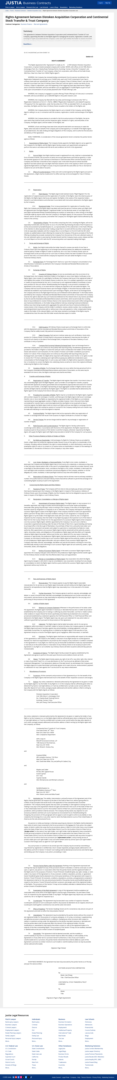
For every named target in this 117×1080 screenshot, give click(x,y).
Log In (101, 3)
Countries (61, 1065)
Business (61, 1019)
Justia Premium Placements (94, 1054)
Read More (27, 44)
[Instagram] (21, 1077)
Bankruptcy (35, 1022)
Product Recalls (63, 1057)
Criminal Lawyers (10, 1027)
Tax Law (61, 1038)
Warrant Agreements (40, 24)
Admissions (88, 1025)
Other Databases (64, 1046)
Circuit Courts (9, 1059)
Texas (34, 1065)
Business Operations (65, 1025)
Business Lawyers (11, 1025)
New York (35, 1062)
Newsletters (64, 7)
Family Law (35, 1036)
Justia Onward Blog (91, 1062)
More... (7, 1041)
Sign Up (108, 3)
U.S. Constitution (10, 1048)
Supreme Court (10, 1057)
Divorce (34, 1027)
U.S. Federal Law (11, 1046)
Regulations (9, 1054)
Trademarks (62, 1062)
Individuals (36, 1019)
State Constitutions (38, 1048)
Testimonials (89, 1065)
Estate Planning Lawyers (13, 1033)
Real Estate (62, 1036)
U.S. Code (8, 1051)
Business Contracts (20, 10)
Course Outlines (90, 1030)
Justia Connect (56, 1077)
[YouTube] (16, 1077)
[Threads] (23, 1077)
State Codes (36, 1051)
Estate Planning (37, 1033)
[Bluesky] (26, 1077)
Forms (12, 10)
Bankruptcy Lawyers (12, 1022)
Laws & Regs (54, 7)
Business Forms (63, 1054)
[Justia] (13, 2)
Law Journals (89, 1033)
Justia (7, 10)
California (35, 1057)
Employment (62, 1027)
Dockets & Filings (10, 1065)
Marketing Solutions (75, 7)
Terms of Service (86, 1077)
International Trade (64, 1033)
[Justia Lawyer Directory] (31, 1077)
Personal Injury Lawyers (13, 1038)
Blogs (87, 1036)
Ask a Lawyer (20, 7)
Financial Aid (89, 1027)
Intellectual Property (65, 1030)
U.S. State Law (37, 1046)
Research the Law (32, 7)
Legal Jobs (61, 1048)
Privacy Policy (96, 1077)
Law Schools (44, 7)
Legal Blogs (62, 1051)
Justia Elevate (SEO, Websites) (94, 1057)
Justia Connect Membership (94, 1048)
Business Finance (26, 24)
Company (73, 1077)
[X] (28, 1077)
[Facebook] (18, 1077)
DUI (33, 1030)
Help (78, 1077)
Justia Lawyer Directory (92, 1051)
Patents (60, 1059)
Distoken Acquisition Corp (34, 10)
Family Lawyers (10, 1036)
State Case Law (37, 1054)
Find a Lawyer (9, 7)
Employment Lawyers (12, 1030)
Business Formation (64, 1022)
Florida (34, 1059)
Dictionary (88, 1022)
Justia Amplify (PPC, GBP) (93, 1059)
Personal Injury (37, 1038)
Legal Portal (65, 1077)
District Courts (10, 1062)
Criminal (34, 1025)
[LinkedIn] (14, 1077)
